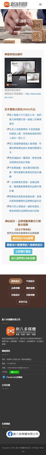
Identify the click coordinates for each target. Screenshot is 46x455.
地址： (17, 359)
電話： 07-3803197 (9, 363)
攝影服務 (30, 287)
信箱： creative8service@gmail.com (15, 367)
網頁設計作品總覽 (23, 238)
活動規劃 (30, 294)
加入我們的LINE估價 (23, 258)
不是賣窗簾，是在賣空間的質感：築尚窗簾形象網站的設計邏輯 (25, 172)
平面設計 (30, 281)
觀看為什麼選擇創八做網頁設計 (25, 245)
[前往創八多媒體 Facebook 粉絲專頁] (23, 433)
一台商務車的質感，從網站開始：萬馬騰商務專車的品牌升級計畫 (25, 186)
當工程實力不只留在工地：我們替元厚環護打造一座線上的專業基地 (25, 119)
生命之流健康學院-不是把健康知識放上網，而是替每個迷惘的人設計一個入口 (25, 133)
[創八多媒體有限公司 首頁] (15, 4)
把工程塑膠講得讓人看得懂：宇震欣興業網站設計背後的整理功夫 (25, 148)
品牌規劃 (15, 287)
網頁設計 (15, 281)
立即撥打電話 (23, 251)
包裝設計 (15, 294)
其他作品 (23, 301)
